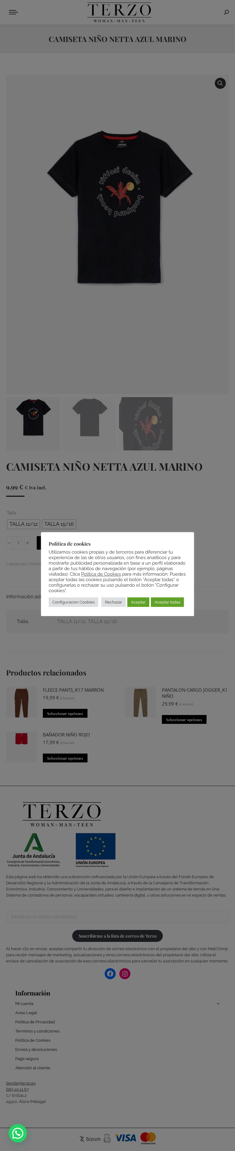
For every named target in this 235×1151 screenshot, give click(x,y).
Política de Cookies (101, 574)
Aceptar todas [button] (167, 602)
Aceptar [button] (138, 602)
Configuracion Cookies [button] (73, 602)
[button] (18, 1133)
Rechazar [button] (113, 602)
